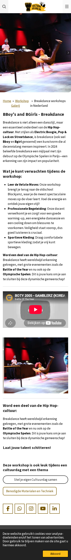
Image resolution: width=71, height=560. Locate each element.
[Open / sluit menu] (67, 6)
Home (7, 101)
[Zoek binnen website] (4, 6)
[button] (65, 341)
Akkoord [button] (55, 553)
